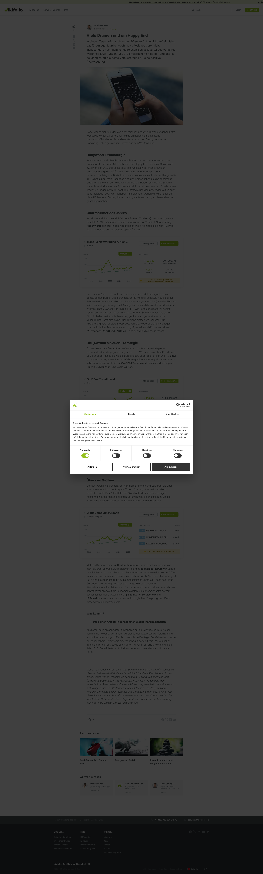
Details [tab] (131, 414)
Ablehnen (92, 467)
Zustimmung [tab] (90, 414)
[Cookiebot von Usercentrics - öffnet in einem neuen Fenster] (178, 405)
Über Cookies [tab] (172, 414)
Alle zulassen (171, 467)
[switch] (116, 455)
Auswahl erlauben (131, 467)
